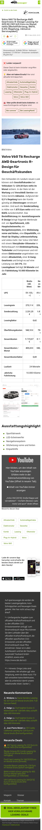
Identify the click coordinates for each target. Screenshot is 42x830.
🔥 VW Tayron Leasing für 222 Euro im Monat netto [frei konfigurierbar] (21, 746)
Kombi (32, 87)
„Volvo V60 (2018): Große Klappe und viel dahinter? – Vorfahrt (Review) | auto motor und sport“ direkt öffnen (21, 501)
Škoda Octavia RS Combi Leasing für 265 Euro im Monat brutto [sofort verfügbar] (20, 753)
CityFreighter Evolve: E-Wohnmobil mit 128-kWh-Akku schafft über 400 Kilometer (20, 710)
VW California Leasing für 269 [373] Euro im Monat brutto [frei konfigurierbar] (19, 782)
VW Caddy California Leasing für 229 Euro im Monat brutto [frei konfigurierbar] (19, 730)
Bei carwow (11, 110)
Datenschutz (15, 825)
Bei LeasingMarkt (28, 110)
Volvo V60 (24, 97)
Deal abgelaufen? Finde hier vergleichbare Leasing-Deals (21, 811)
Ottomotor (18, 92)
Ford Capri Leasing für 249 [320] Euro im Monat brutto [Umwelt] (20, 760)
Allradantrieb (12, 82)
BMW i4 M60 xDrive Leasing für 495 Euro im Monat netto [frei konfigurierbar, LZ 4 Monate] (19, 773)
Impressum (6, 825)
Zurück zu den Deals (10, 10)
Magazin (8, 795)
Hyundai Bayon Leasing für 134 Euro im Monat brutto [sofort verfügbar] (20, 766)
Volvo (16, 97)
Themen (20, 800)
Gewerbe (24, 87)
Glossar (20, 795)
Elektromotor (12, 87)
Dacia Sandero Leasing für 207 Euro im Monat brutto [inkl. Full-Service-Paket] (21, 700)
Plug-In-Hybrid (31, 92)
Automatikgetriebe (28, 82)
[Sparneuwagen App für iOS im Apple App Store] (7, 579)
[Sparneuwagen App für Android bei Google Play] (19, 579)
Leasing (8, 92)
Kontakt (7, 800)
